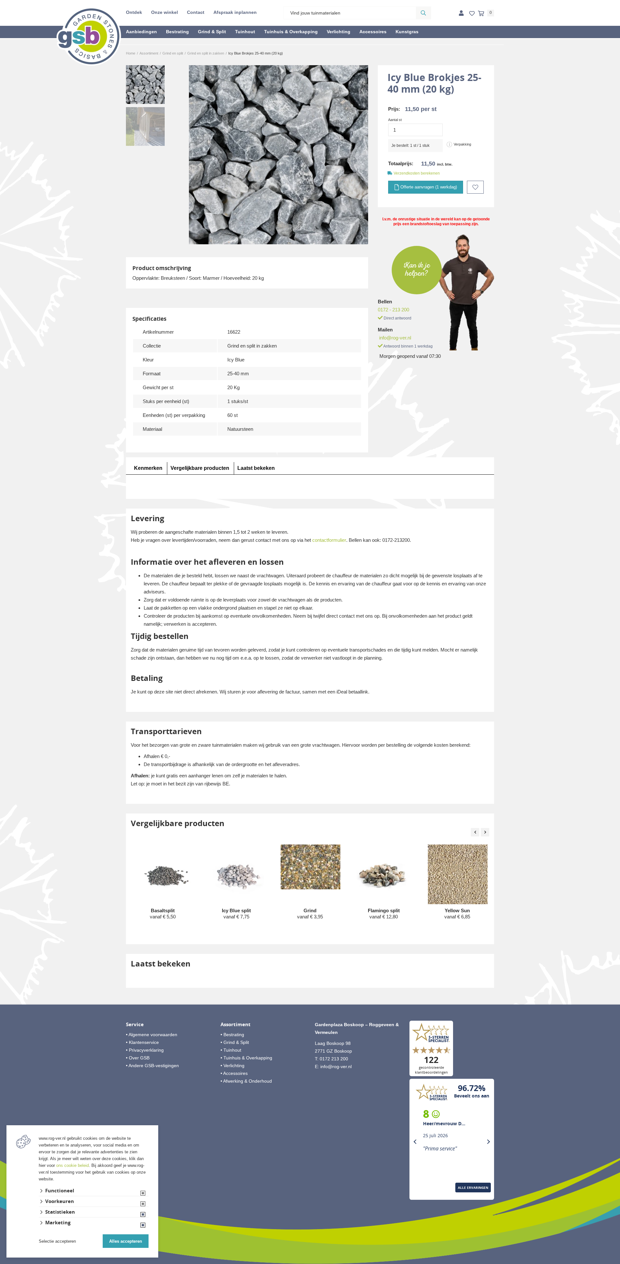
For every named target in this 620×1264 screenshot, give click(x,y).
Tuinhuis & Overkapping (291, 31)
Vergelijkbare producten (199, 468)
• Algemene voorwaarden (151, 1034)
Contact (195, 12)
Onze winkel (164, 12)
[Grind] (310, 866)
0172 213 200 (334, 1058)
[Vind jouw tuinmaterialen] (423, 13)
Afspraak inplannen (235, 12)
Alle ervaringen (473, 1187)
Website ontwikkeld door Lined (310, 1261)
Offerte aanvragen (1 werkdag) (428, 187)
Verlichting (338, 31)
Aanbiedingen (141, 31)
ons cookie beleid (72, 1165)
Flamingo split (384, 910)
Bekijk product (162, 928)
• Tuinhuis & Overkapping (246, 1057)
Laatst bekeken (256, 468)
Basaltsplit (163, 910)
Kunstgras (407, 31)
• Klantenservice (142, 1042)
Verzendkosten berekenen (417, 173)
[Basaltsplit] (163, 874)
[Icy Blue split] (237, 874)
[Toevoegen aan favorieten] (475, 187)
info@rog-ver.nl (395, 337)
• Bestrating (232, 1034)
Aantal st (395, 120)
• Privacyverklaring (145, 1050)
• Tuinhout (231, 1050)
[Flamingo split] (384, 874)
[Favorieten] (472, 14)
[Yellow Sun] (458, 874)
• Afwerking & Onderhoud (246, 1081)
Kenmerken (148, 468)
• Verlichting (232, 1065)
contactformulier (329, 540)
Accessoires (373, 31)
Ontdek (134, 12)
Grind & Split (212, 31)
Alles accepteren (125, 1241)
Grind (310, 910)
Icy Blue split (236, 910)
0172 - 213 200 (393, 309)
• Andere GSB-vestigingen (152, 1065)
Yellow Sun (457, 910)
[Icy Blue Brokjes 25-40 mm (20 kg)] (278, 154)
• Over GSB (138, 1057)
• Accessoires (234, 1073)
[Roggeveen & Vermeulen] (89, 36)
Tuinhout (245, 31)
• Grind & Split (235, 1042)
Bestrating (177, 31)
